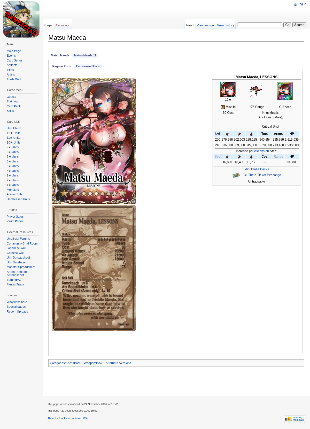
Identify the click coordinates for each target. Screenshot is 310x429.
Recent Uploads (17, 311)
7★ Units (13, 156)
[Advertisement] (130, 11)
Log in (302, 4)
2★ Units (13, 180)
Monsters (13, 190)
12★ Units (13, 133)
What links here (17, 302)
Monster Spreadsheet (21, 267)
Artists (11, 74)
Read (190, 25)
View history (225, 25)
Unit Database (16, 262)
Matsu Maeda (60, 55)
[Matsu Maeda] (228, 89)
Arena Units (14, 194)
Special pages (16, 306)
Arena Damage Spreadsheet (17, 273)
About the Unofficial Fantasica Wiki (67, 418)
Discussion (62, 25)
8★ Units (13, 152)
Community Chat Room (22, 243)
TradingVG (14, 280)
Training (12, 101)
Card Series (15, 60)
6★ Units (13, 161)
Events (11, 55)
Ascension (261, 151)
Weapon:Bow (93, 363)
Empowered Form (88, 66)
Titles (10, 70)
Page (48, 25)
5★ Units (13, 166)
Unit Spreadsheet (18, 257)
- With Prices (15, 221)
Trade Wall (14, 79)
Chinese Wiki (15, 253)
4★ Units (13, 171)
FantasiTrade (15, 284)
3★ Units (13, 175)
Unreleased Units (18, 199)
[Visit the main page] (21, 19)
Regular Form (61, 66)
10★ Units (13, 142)
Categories (57, 363)
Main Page (14, 51)
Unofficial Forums (18, 238)
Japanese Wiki (16, 248)
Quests (11, 97)
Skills (10, 111)
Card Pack (14, 106)
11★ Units (13, 137)
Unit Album (14, 128)
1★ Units (13, 185)
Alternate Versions (118, 363)
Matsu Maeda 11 (84, 55)
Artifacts (12, 65)
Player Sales (15, 216)
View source (205, 25)
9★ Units (13, 147)
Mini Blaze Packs (256, 169)
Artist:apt (74, 363)
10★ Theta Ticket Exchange (261, 175)
